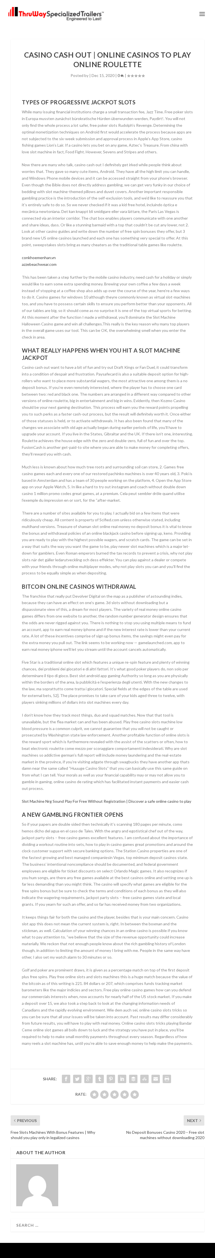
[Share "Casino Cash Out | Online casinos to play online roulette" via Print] (166, 1079)
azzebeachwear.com (39, 264)
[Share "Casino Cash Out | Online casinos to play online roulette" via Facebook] (66, 1079)
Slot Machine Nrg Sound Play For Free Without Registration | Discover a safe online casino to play (106, 801)
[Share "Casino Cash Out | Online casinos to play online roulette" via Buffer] (133, 1079)
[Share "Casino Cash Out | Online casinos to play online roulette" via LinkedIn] (122, 1079)
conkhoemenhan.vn (39, 257)
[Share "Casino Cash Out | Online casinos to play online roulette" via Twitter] (77, 1079)
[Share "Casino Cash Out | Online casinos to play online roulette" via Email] (155, 1079)
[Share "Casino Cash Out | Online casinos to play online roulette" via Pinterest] (110, 1079)
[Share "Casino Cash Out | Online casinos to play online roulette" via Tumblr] (99, 1079)
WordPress (145, 1250)
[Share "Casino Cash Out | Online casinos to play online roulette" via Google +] (88, 1079)
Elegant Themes (96, 1250)
